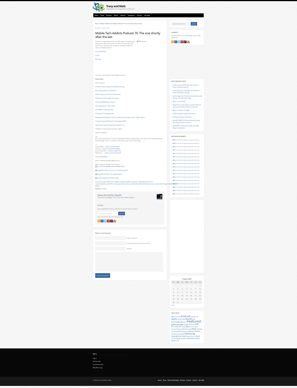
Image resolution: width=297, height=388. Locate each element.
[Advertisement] (177, 7)
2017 (174, 153)
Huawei (173, 329)
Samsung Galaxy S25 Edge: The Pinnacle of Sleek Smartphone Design (186, 92)
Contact (139, 15)
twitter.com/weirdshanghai (111, 149)
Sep (192, 157)
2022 (174, 146)
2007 (174, 187)
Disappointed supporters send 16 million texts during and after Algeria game (120, 117)
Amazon (177, 317)
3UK (175, 184)
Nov (196, 143)
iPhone (184, 329)
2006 (174, 190)
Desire (185, 322)
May (185, 140)
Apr (182, 143)
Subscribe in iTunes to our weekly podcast (114, 170)
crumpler (157, 184)
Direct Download (100, 51)
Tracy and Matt (115, 6)
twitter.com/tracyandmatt (113, 153)
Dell (143, 184)
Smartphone (176, 336)
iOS (177, 329)
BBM (183, 319)
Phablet (173, 334)
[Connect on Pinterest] (108, 221)
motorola (122, 184)
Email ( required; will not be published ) (139, 243)
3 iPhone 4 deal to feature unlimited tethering (109, 87)
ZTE (178, 341)
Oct (194, 143)
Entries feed (97, 361)
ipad (180, 329)
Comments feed (98, 364)
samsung (116, 184)
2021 (174, 150)
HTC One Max (193, 327)
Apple (174, 318)
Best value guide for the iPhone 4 (105, 90)
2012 (174, 170)
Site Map (147, 15)
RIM (183, 334)
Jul (188, 143)
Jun (187, 140)
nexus (187, 331)
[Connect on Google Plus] (111, 221)
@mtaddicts (104, 157)
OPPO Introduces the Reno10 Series (184, 114)
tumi (151, 184)
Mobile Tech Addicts (112, 182)
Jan (176, 153)
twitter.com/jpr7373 (114, 151)
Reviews (108, 15)
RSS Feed (98, 59)
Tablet (197, 336)
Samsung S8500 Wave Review (105, 102)
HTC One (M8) (183, 327)
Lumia (175, 331)
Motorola (181, 331)
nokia (127, 184)
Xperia (173, 340)
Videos (116, 15)
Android (185, 316)
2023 (174, 143)
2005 (174, 194)
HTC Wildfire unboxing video (104, 110)
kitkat (194, 329)
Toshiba (173, 338)
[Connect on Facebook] (102, 221)
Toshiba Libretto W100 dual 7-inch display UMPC (110, 121)
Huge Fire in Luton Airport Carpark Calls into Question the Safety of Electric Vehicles (187, 106)
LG (172, 331)
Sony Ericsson (190, 336)
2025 (174, 140)
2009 (174, 180)
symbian (132, 184)
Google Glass (188, 325)
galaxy (174, 324)
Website (129, 248)
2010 (174, 177)
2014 (174, 163)
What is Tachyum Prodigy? (181, 110)
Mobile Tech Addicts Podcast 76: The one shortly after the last (127, 35)
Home (96, 15)
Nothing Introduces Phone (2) (182, 117)
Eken (137, 184)
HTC (111, 184)
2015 (174, 160)
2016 (174, 157)
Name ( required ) (132, 238)
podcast (178, 334)
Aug (190, 143)
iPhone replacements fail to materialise (108, 94)
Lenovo (199, 329)
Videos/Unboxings (173, 380)
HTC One (174, 327)
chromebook (176, 322)
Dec (198, 157)
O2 (161, 184)
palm (108, 184)
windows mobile (137, 182)
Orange (164, 184)
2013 (174, 167)
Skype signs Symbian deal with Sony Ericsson (109, 125)
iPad (140, 184)
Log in (95, 358)
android (98, 184)
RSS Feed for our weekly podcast (112, 174)
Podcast (122, 15)
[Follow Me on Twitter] (105, 221)
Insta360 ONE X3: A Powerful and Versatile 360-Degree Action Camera (186, 121)
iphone (104, 184)
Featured (194, 321)
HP (193, 325)
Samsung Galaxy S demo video (105, 106)
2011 (174, 173)
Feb (178, 153)
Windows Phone (193, 338)
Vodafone (170, 184)
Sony (183, 336)
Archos (179, 319)
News (102, 15)
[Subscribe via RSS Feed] (99, 221)
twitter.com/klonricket (112, 147)
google (180, 324)
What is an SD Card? (179, 101)
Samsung (189, 333)
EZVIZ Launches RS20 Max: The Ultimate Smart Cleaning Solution (186, 86)
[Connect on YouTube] (114, 221)
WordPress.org (97, 368)
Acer (173, 316)
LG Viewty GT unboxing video (104, 113)
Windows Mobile (181, 338)
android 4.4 (194, 317)
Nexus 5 (192, 331)
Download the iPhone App (110, 178)
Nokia (198, 331)
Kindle (189, 329)
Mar (180, 153)
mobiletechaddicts (126, 182)
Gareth (99, 28)
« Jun (172, 305)
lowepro (147, 184)
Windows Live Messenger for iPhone (107, 98)
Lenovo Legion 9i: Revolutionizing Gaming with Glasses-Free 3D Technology (187, 97)
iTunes (97, 55)
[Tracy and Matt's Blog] (99, 11)
